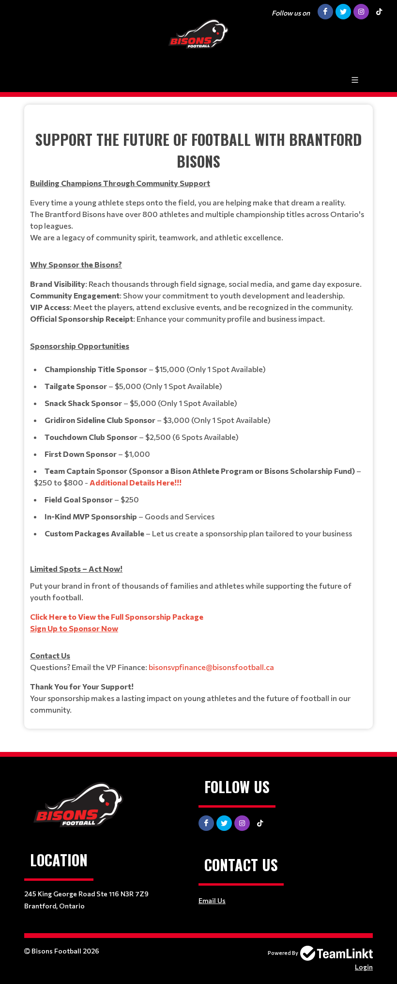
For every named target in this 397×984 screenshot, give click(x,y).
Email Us (212, 900)
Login (364, 967)
